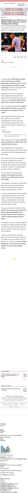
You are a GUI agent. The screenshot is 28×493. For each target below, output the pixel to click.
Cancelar (7, 478)
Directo (19, 435)
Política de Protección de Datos (12, 403)
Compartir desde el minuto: (8, 492)
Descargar (2, 491)
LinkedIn (22, 57)
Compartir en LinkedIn (6, 486)
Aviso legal (4, 403)
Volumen (2, 431)
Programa (13, 3)
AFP (2, 60)
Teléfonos (11, 406)
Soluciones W (22, 404)
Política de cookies (23, 403)
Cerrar (2, 466)
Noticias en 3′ (3, 435)
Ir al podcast (13, 459)
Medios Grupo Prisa (14, 414)
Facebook (15, 57)
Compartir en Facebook (6, 483)
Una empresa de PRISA (14, 411)
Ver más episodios (5, 459)
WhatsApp (25, 57)
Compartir (19, 459)
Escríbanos (16, 406)
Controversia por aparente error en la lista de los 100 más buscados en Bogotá (10, 375)
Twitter (18, 57)
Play (1, 432)
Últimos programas (12, 435)
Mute (1, 429)
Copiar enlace (4, 489)
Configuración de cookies (7, 404)
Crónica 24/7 (3, 453)
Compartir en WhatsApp (6, 488)
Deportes (4, 17)
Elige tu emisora (21, 5)
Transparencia (16, 404)
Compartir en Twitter (5, 485)
